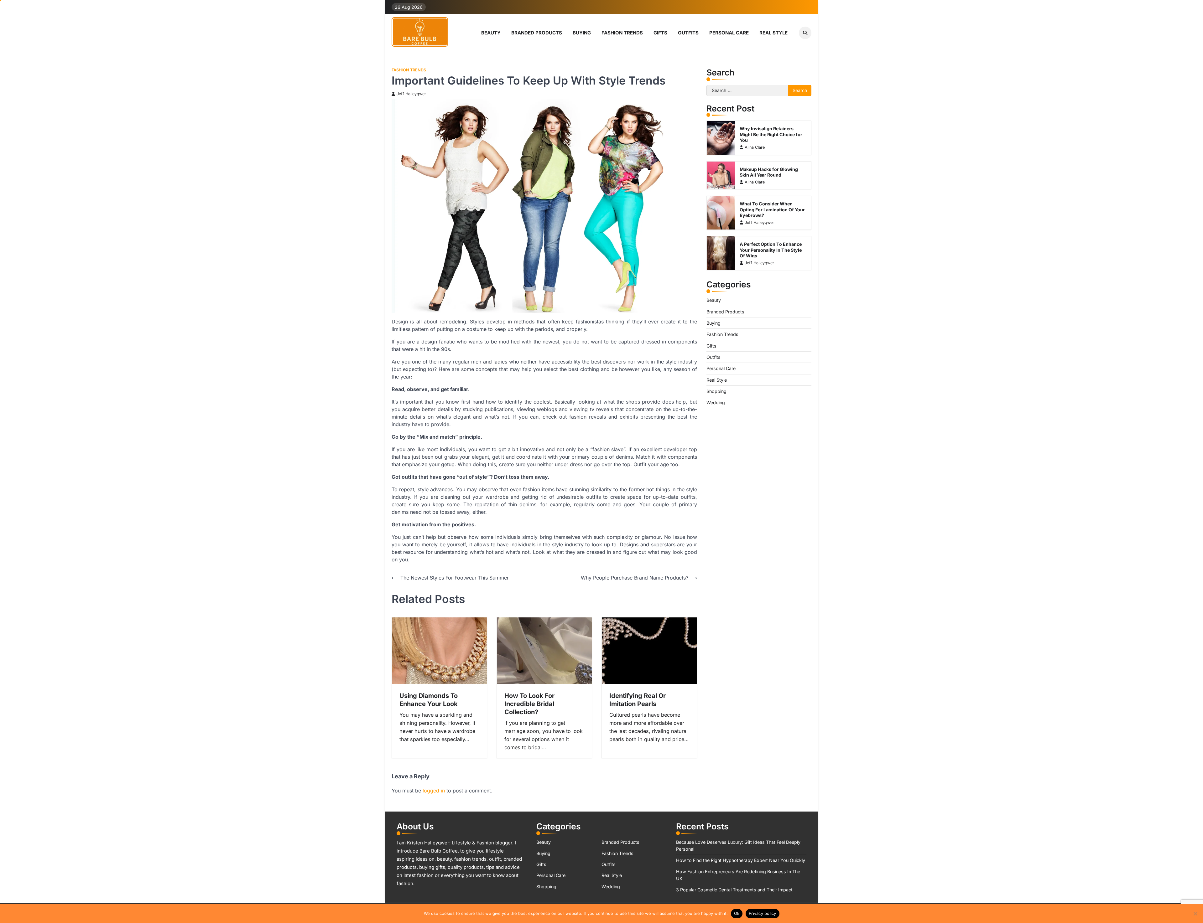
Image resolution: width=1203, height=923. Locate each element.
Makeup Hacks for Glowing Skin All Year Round (769, 172)
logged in (434, 790)
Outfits (688, 33)
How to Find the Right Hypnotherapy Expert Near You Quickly (740, 860)
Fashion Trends (622, 33)
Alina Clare (755, 147)
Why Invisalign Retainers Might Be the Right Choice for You (771, 134)
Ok (737, 913)
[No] (1195, 913)
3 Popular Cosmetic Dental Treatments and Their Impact (734, 889)
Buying (582, 33)
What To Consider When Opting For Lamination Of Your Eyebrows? (772, 209)
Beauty (491, 33)
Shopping (716, 391)
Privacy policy (762, 913)
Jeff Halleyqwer (411, 93)
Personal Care (729, 33)
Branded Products (536, 33)
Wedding (715, 402)
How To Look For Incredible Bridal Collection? (529, 704)
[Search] (805, 33)
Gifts (660, 33)
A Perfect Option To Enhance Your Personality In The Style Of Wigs (771, 249)
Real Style (773, 33)
